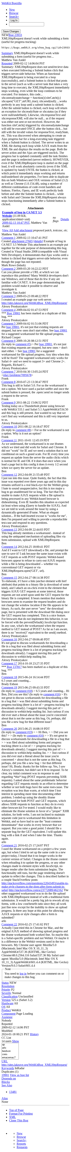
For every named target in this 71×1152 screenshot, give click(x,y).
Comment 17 (9, 663)
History (34, 1034)
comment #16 (51, 694)
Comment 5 (9, 323)
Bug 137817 (14, 667)
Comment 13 (9, 529)
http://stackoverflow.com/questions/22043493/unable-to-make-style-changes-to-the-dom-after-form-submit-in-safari (35, 887)
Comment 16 (9, 639)
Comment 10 (9, 426)
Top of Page (16, 1110)
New (12, 9)
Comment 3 (9, 296)
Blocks (6, 1082)
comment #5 (23, 344)
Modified (7, 1030)
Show (15, 1041)
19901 (5, 1075)
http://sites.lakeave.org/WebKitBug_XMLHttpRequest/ (34, 303)
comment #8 (23, 430)
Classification (10, 996)
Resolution (8, 986)
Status (5, 982)
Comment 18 (9, 677)
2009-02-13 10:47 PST (16, 222)
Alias (5, 1098)
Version (6, 1000)
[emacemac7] (10, 1057)
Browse (13, 13)
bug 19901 (12, 327)
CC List (6, 1037)
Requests (22, 1147)
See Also (7, 1085)
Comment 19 (9, 687)
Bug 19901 (13, 313)
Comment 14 (9, 546)
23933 (18, 35)
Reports (21, 1143)
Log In (14, 20)
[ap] (10, 1044)
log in (23, 973)
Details (65, 219)
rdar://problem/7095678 (17, 375)
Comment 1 (9, 237)
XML (12, 1117)
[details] (38, 241)
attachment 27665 (22, 241)
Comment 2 (9, 268)
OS (3, 1006)
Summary (7, 53)
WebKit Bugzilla (12, 3)
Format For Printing (21, 1113)
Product (6, 1010)
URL (5, 1061)
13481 (13, 1091)
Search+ (14, 16)
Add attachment (22, 230)
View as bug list (19, 1075)
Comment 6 (9, 340)
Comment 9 (9, 402)
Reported (7, 63)
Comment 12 (9, 474)
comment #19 (24, 732)
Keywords (8, 1068)
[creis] (10, 1054)
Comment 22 (9, 924)
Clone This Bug (18, 1120)
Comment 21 (9, 845)
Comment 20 (9, 728)
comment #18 (24, 691)
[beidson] (10, 1051)
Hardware (7, 1003)
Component (9, 1013)
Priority (6, 989)
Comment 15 (9, 577)
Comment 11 (9, 440)
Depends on (9, 1078)
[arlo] (10, 1048)
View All (7, 230)
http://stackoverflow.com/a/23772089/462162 (36, 890)
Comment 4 (9, 309)
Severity (6, 993)
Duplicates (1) (10, 1071)
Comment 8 (9, 382)
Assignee (7, 1017)
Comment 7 (9, 371)
